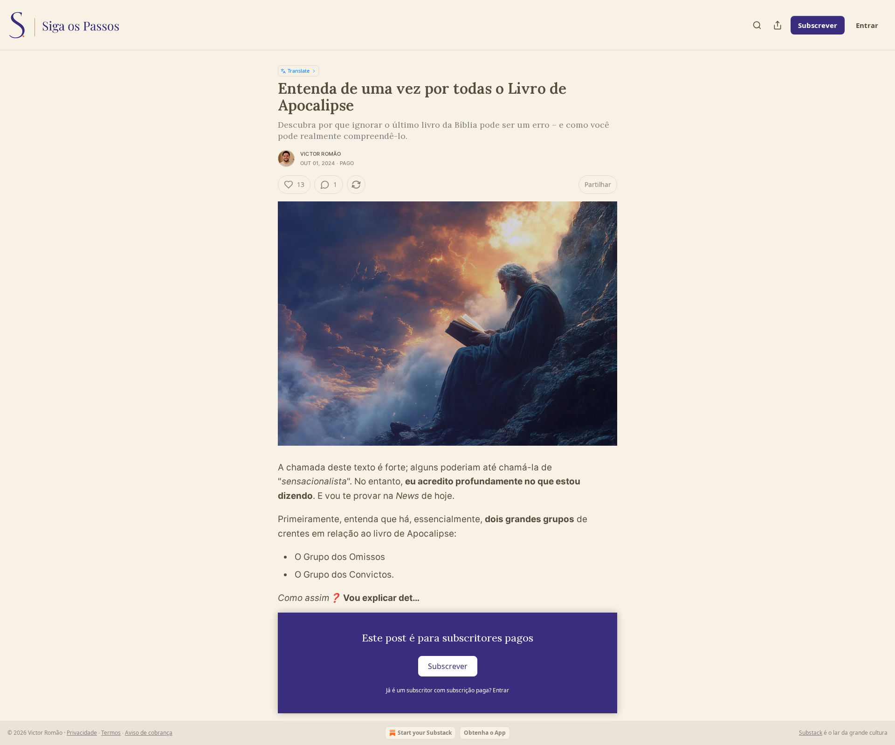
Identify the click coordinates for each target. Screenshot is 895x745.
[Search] (757, 25)
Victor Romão (320, 154)
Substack (810, 733)
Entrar (867, 25)
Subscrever (817, 25)
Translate (299, 70)
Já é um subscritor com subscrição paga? (447, 690)
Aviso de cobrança (148, 733)
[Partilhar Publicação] (777, 25)
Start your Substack (425, 733)
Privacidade (82, 733)
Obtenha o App (485, 733)
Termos (111, 733)
